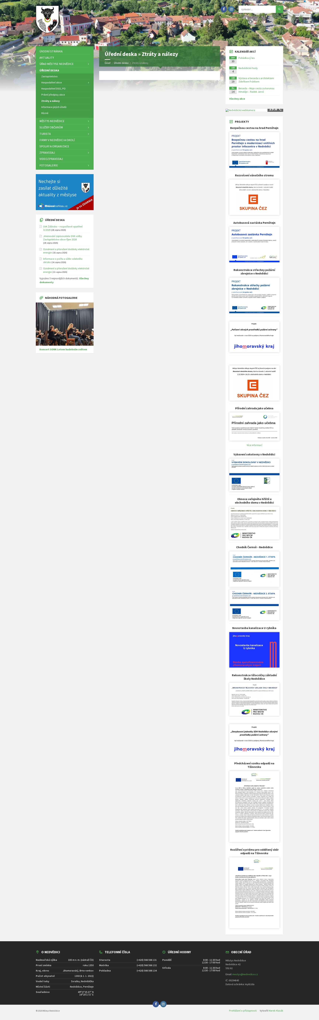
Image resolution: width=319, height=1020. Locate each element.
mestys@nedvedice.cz (245, 974)
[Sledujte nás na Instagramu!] (231, 9)
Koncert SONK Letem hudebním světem (63, 349)
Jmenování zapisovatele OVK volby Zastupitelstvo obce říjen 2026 (62, 237)
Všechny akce (237, 98)
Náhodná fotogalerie (61, 298)
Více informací (254, 445)
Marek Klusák (276, 1010)
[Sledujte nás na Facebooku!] (224, 9)
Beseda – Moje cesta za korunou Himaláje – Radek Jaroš (256, 90)
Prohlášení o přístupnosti (243, 1010)
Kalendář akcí (245, 51)
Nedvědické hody (248, 68)
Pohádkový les (247, 58)
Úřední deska (55, 220)
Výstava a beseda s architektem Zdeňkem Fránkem (256, 80)
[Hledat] (279, 9)
